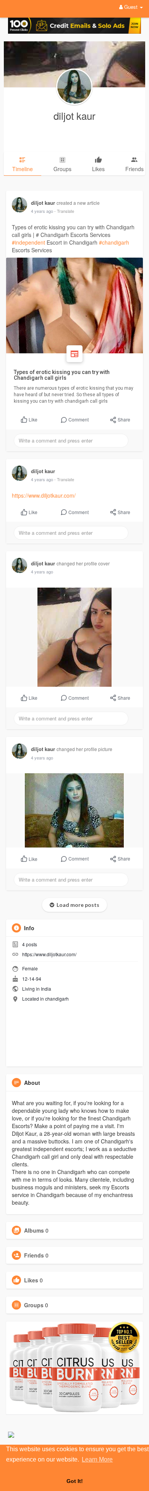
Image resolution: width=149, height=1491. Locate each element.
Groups (34, 1305)
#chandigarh (114, 242)
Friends (34, 1255)
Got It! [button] (74, 1481)
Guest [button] (131, 6)
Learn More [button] (97, 1459)
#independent (28, 242)
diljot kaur (74, 115)
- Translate (64, 211)
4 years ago (42, 211)
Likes (31, 1280)
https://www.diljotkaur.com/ (44, 495)
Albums (34, 1230)
